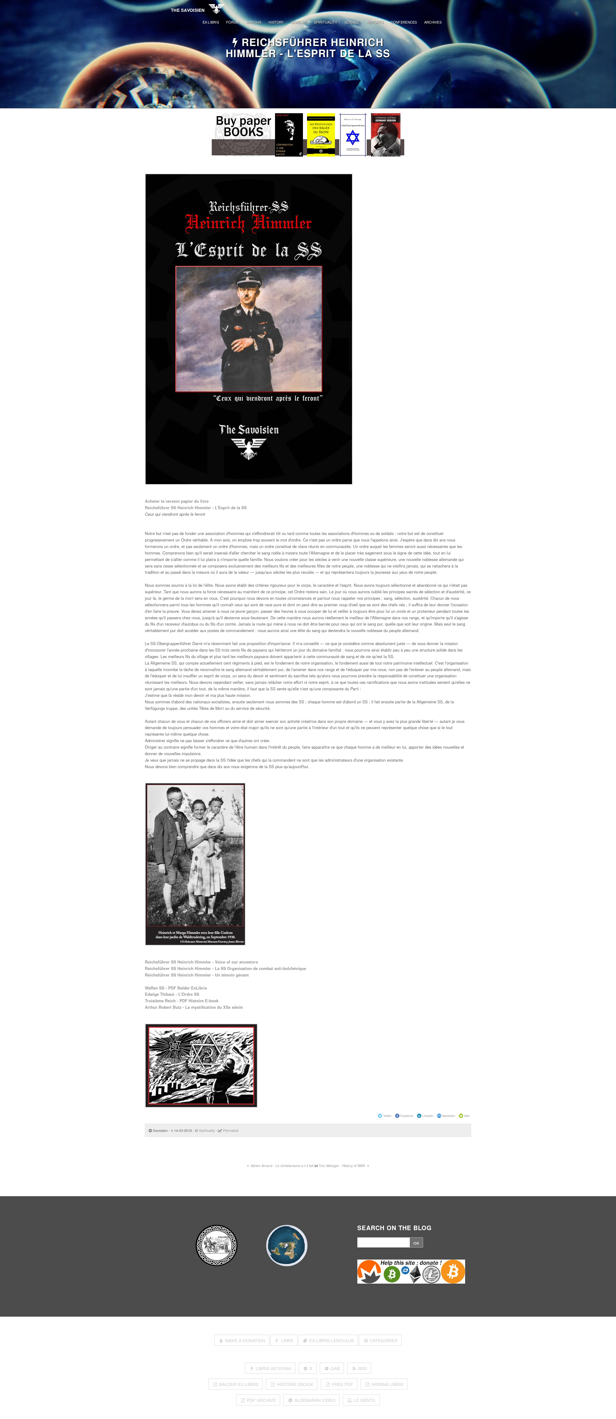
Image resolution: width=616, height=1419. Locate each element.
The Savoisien (188, 10)
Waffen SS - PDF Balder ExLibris (176, 988)
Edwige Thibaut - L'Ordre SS (172, 994)
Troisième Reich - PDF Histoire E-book (181, 1000)
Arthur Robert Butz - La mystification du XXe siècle (194, 1007)
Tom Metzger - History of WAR (342, 1165)
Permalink (230, 1130)
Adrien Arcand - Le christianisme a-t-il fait (282, 1165)
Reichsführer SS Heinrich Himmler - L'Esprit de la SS (196, 507)
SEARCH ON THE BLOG (394, 1228)
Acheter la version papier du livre (177, 501)
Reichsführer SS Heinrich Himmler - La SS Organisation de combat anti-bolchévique (225, 968)
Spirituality (206, 1130)
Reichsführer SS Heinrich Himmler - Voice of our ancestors (201, 962)
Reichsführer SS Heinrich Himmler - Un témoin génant (197, 975)
